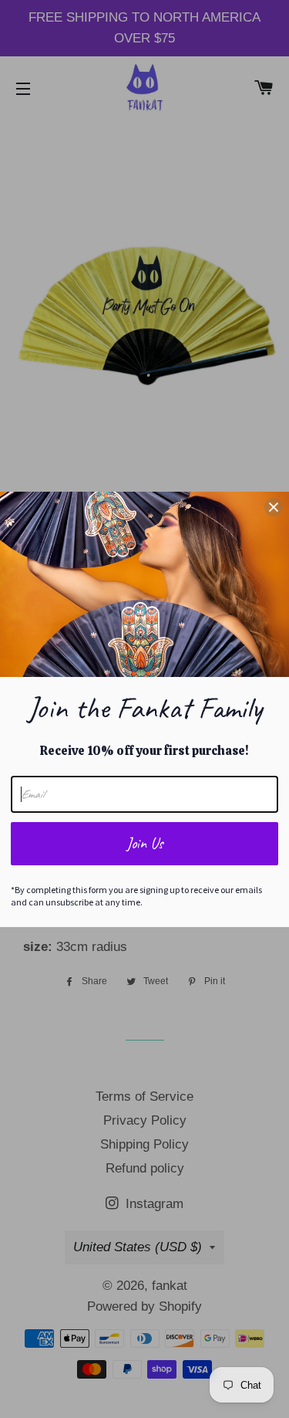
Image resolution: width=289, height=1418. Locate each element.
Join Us (144, 843)
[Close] (273, 507)
